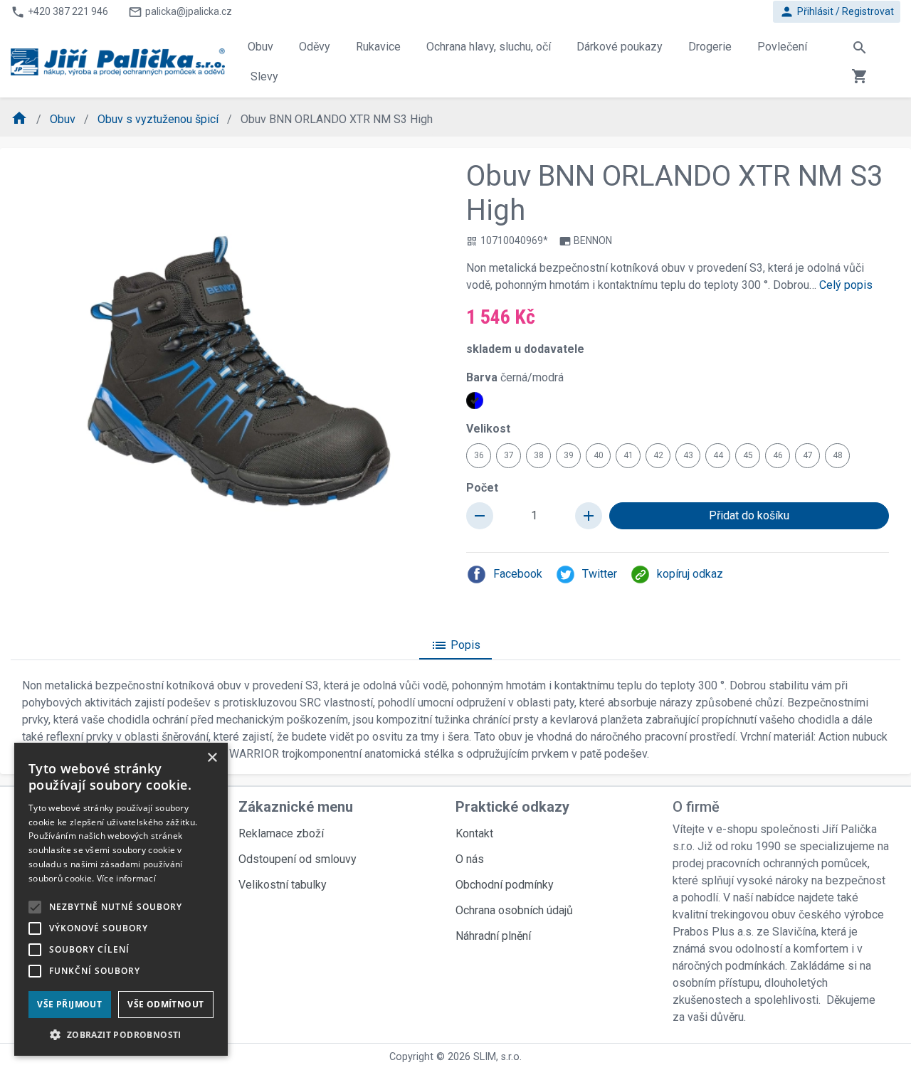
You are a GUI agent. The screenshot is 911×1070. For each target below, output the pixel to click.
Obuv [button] (260, 46)
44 (718, 455)
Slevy (264, 76)
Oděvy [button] (314, 46)
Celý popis (846, 285)
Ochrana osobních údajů (514, 910)
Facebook (517, 574)
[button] (121, 1034)
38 (539, 455)
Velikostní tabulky (282, 884)
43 (688, 455)
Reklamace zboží (281, 833)
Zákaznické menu (295, 806)
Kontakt (474, 833)
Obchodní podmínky (505, 884)
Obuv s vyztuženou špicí (159, 119)
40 (599, 455)
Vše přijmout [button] (69, 1004)
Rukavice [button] (378, 46)
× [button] (211, 758)
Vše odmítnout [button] (165, 1004)
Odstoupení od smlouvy (297, 859)
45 (748, 455)
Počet (482, 487)
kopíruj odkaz (690, 574)
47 (808, 455)
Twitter (599, 574)
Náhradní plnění (493, 936)
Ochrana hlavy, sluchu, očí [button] (488, 46)
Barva (515, 377)
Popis (455, 645)
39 (569, 455)
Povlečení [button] (782, 46)
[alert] (121, 899)
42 (658, 455)
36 (479, 455)
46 (778, 455)
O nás (470, 859)
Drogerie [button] (710, 46)
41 (628, 455)
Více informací (126, 878)
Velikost (488, 428)
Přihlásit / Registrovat (836, 11)
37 (509, 455)
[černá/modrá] (474, 400)
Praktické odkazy (512, 806)
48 (838, 455)
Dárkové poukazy (619, 46)
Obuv (64, 119)
